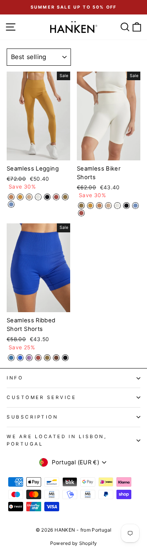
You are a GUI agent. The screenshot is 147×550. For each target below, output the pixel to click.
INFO (15, 378)
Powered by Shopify (73, 543)
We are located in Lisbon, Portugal (57, 440)
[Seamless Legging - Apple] (56, 197)
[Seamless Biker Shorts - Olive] (81, 205)
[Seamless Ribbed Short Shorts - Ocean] (11, 358)
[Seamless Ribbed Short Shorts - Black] (65, 358)
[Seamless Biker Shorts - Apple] (81, 213)
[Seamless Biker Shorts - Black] (126, 205)
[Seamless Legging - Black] (47, 197)
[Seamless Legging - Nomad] (29, 197)
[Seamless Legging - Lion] (11, 197)
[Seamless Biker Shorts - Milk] (117, 205)
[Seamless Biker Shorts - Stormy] (135, 205)
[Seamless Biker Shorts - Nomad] (108, 205)
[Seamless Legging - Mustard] (20, 197)
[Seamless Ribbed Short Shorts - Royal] (20, 358)
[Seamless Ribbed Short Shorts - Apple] (38, 358)
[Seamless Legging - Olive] (65, 197)
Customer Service (41, 397)
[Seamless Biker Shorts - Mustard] (90, 205)
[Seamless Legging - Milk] (38, 197)
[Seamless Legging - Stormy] (11, 204)
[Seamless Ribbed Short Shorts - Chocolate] (56, 358)
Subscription (32, 417)
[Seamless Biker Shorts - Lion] (99, 205)
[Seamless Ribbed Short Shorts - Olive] (47, 358)
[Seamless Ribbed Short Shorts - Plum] (29, 358)
